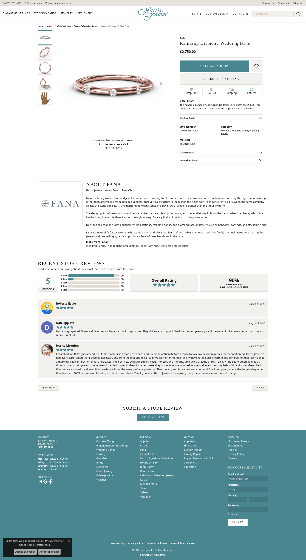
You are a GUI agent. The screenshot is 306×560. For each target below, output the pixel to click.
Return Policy (117, 543)
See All (260, 387)
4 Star (64, 279)
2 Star (64, 286)
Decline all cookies (25, 551)
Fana (182, 37)
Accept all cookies (49, 551)
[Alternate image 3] (45, 67)
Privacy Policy (236, 454)
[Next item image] (161, 83)
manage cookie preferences (34, 544)
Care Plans (190, 462)
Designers (85, 13)
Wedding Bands (64, 26)
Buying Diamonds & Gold (199, 458)
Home (40, 26)
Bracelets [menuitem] (101, 458)
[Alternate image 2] (45, 52)
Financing (190, 445)
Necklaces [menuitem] (102, 466)
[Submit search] (298, 14)
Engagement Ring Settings (122, 245)
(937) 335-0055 (113, 148)
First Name (234, 484)
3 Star (64, 282)
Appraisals (190, 441)
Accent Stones (187, 152)
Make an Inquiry (214, 66)
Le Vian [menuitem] (144, 479)
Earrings (153, 245)
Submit (237, 522)
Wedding (45, 13)
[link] (12, 3)
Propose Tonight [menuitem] (106, 441)
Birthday (232, 495)
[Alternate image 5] (45, 98)
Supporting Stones (189, 160)
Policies (232, 449)
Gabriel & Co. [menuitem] (148, 454)
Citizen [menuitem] (144, 445)
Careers (232, 458)
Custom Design (193, 449)
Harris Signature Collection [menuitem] (156, 458)
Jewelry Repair (192, 454)
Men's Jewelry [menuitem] (104, 471)
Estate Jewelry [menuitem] (104, 475)
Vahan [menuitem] (144, 492)
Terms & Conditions (156, 543)
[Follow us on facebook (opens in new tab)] (50, 481)
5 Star (64, 275)
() (122, 275)
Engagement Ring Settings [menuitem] (112, 445)
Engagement (16, 13)
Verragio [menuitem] (145, 496)
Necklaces (165, 245)
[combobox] (273, 14)
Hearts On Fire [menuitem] (149, 462)
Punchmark (160, 555)
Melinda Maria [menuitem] (149, 483)
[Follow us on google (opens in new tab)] (45, 481)
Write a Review (153, 417)
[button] (268, 3)
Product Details (187, 118)
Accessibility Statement (183, 543)
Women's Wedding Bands (85, 26)
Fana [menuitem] (143, 449)
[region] (113, 83)
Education (190, 466)
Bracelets (182, 245)
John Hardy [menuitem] (147, 466)
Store (240, 14)
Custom (217, 14)
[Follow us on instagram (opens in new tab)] (40, 481)
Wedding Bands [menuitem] (105, 449)
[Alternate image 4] (45, 83)
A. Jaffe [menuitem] (144, 441)
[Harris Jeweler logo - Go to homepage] (153, 14)
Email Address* (236, 474)
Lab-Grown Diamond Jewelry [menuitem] (157, 475)
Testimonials (235, 445)
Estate (197, 14)
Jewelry (67, 13)
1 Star (64, 289)
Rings (143, 245)
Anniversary (234, 505)
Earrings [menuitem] (101, 454)
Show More (48, 387)
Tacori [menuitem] (144, 488)
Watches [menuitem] (101, 479)
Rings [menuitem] (99, 462)
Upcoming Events (238, 441)
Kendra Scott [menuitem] (148, 471)
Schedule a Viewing (221, 78)
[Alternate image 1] (45, 37)
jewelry (50, 26)
